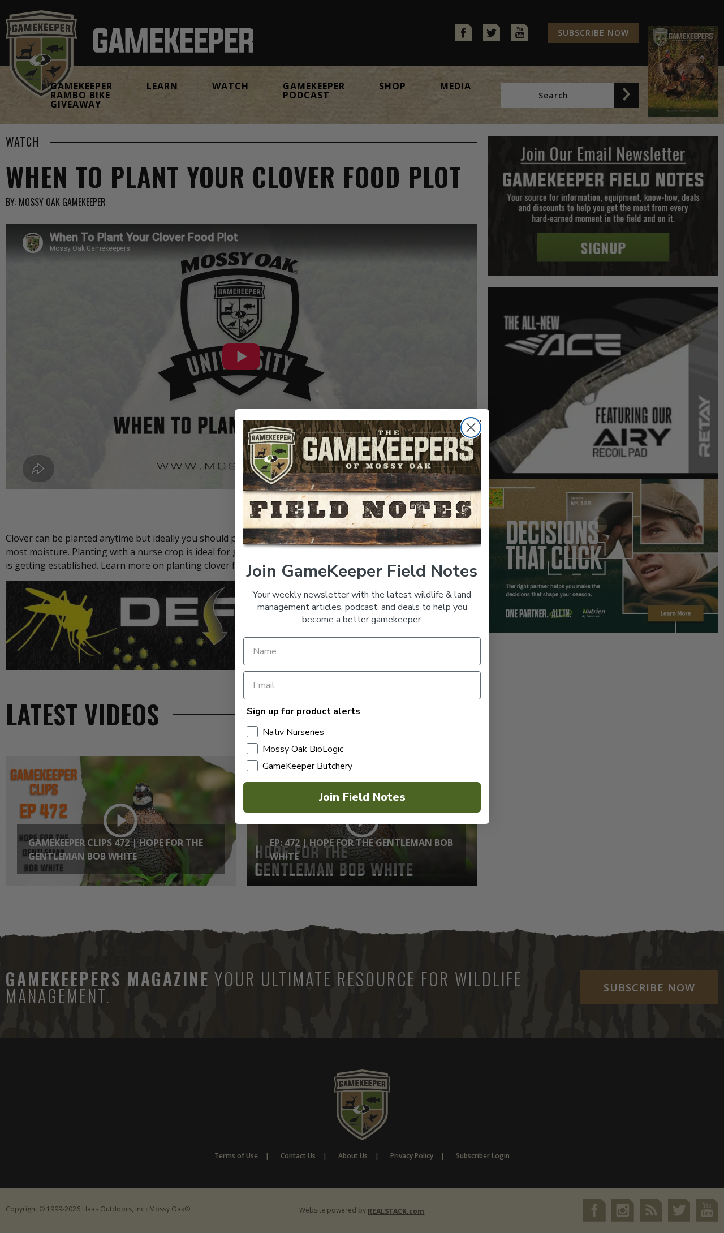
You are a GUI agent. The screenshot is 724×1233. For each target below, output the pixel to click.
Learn (162, 86)
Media (455, 86)
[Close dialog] (471, 427)
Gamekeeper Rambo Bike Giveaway (81, 95)
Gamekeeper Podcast (314, 90)
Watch (230, 86)
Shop (392, 86)
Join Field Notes (362, 797)
